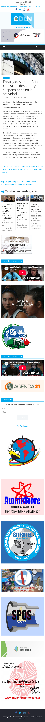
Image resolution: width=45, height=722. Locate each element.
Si (4, 409)
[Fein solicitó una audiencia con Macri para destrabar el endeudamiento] (8, 196)
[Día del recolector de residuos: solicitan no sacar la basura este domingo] (37, 196)
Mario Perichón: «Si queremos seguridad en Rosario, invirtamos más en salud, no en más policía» (22, 169)
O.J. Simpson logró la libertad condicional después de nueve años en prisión (20, 183)
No (5, 412)
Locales (6, 78)
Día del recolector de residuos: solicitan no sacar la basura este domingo (36, 211)
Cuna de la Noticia (21, 97)
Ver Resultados (22, 426)
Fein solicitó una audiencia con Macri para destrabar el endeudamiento (8, 212)
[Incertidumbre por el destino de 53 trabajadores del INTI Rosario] (22, 196)
